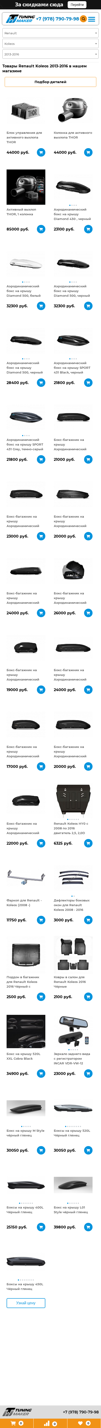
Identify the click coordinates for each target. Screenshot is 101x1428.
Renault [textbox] (10, 33)
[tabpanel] (26, 110)
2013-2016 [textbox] (11, 54)
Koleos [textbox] (9, 44)
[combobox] (50, 33)
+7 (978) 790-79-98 (57, 19)
